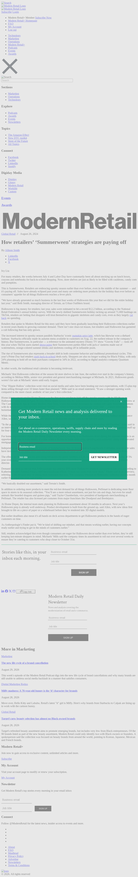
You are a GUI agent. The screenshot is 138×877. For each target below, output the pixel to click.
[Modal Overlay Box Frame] (69, 439)
